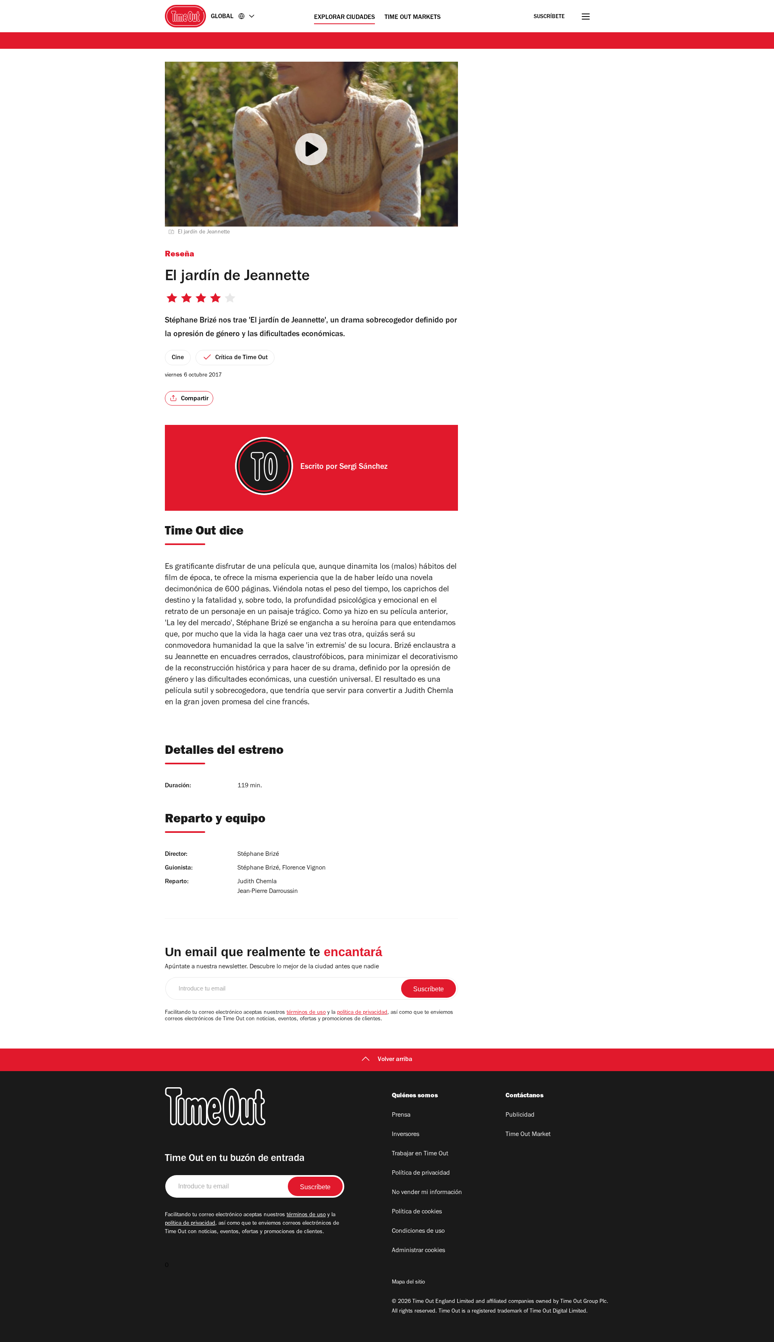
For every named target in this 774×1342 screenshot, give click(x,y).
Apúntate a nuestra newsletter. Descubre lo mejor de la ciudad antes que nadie (272, 967)
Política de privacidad (421, 1173)
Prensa (401, 1115)
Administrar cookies (418, 1251)
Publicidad (520, 1115)
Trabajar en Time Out (420, 1154)
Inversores (405, 1135)
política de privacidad (362, 1013)
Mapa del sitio (408, 1283)
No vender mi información (427, 1193)
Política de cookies (417, 1212)
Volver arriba (395, 1060)
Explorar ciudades (344, 18)
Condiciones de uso (418, 1231)
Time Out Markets (413, 18)
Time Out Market (528, 1135)
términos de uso (306, 1013)
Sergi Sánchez (363, 468)
